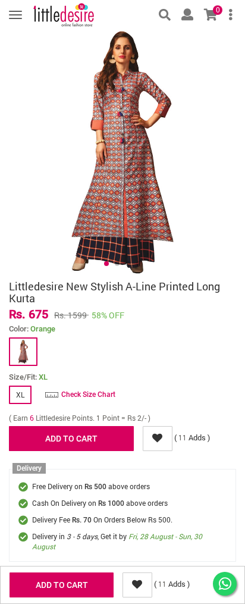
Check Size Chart (88, 394)
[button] (106, 263)
